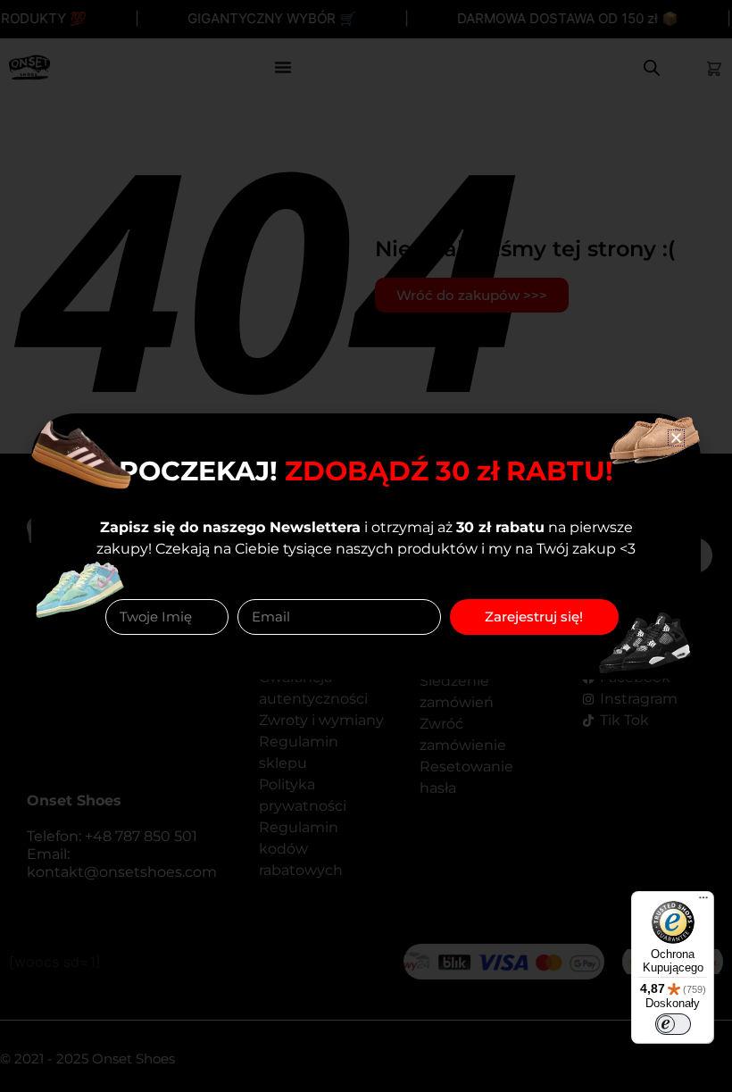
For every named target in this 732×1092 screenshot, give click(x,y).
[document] (366, 546)
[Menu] (703, 902)
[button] (676, 438)
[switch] (673, 1024)
